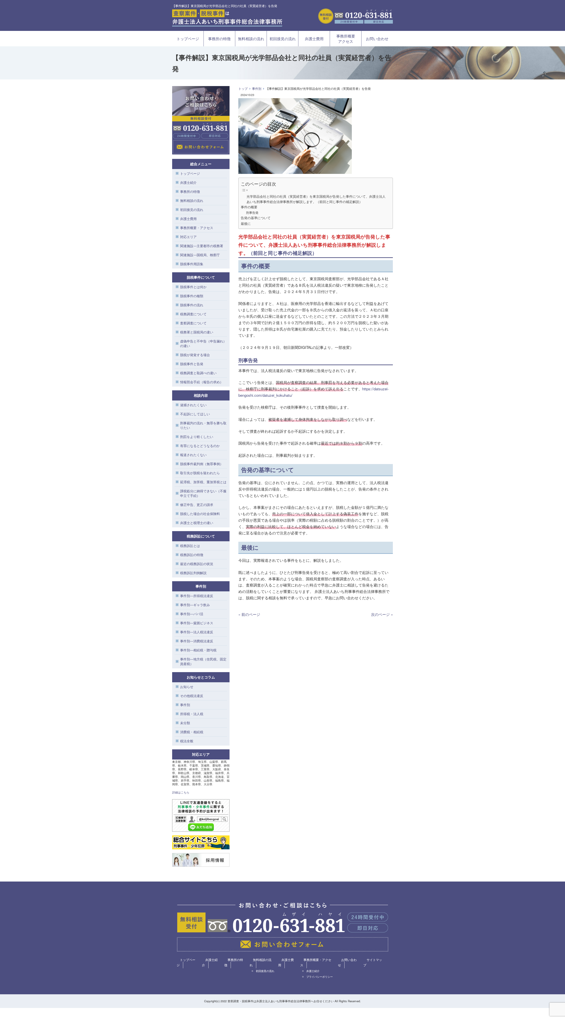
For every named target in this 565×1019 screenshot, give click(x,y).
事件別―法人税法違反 (196, 632)
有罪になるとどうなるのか (200, 445)
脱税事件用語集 (191, 263)
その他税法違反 (191, 695)
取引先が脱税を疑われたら (200, 472)
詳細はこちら (180, 792)
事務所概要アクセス (345, 38)
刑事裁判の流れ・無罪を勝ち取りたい (203, 425)
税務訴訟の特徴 (191, 554)
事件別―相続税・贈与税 (198, 650)
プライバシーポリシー (319, 976)
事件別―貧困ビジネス (196, 622)
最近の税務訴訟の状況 (196, 563)
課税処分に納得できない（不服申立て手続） (203, 493)
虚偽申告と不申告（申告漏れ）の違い (203, 343)
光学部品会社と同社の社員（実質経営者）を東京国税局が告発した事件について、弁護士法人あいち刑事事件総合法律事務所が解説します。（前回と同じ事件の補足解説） (316, 199)
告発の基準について (256, 217)
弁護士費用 (314, 38)
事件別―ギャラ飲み (195, 604)
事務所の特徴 (219, 38)
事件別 (256, 88)
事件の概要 (249, 206)
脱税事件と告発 (191, 363)
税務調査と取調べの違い (198, 372)
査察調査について (193, 323)
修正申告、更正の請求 (196, 504)
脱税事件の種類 (191, 295)
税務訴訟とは (190, 545)
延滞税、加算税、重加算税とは (203, 481)
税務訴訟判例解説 (193, 572)
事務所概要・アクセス (196, 227)
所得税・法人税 (191, 713)
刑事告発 (252, 212)
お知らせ (186, 686)
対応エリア (188, 236)
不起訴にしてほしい (195, 414)
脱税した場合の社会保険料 (200, 513)
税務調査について (193, 314)
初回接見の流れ (282, 38)
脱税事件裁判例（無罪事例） (201, 463)
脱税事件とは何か (193, 286)
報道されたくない (193, 454)
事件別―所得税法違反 (196, 595)
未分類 (185, 722)
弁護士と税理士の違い (196, 522)
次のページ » (382, 614)
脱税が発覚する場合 (195, 354)
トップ (243, 88)
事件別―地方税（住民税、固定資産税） (203, 661)
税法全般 (186, 741)
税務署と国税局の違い (196, 332)
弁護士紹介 (188, 182)
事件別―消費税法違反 (196, 641)
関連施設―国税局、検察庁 (200, 254)
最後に (246, 223)
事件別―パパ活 (191, 613)
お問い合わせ (377, 38)
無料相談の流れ (251, 38)
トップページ (188, 38)
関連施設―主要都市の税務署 (201, 245)
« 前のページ (249, 614)
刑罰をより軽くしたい (196, 436)
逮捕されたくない (193, 404)
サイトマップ (372, 962)
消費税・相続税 (191, 731)
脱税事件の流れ (191, 305)
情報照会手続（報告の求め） (201, 382)
